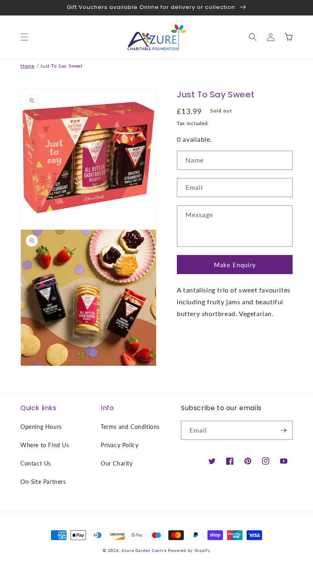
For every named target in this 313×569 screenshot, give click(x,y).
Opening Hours (41, 426)
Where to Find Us (44, 445)
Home (27, 66)
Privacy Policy (119, 445)
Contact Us (35, 463)
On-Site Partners (43, 481)
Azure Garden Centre (143, 550)
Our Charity (117, 463)
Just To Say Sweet (61, 66)
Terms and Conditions (130, 426)
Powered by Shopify (189, 550)
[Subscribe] (283, 430)
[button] (24, 37)
